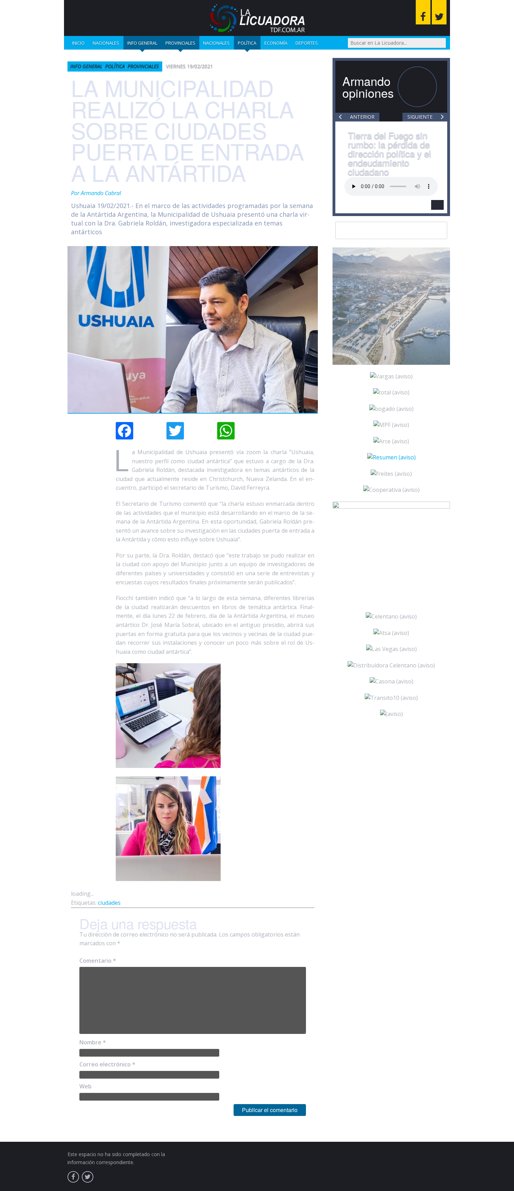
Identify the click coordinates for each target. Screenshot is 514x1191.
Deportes (306, 43)
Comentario (97, 960)
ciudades (109, 903)
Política (247, 43)
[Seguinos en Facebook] (423, 12)
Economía (275, 43)
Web (85, 1086)
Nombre (92, 1042)
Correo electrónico (107, 1064)
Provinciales (180, 43)
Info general (142, 43)
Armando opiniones (368, 86)
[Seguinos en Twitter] (439, 12)
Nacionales (106, 43)
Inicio (78, 43)
